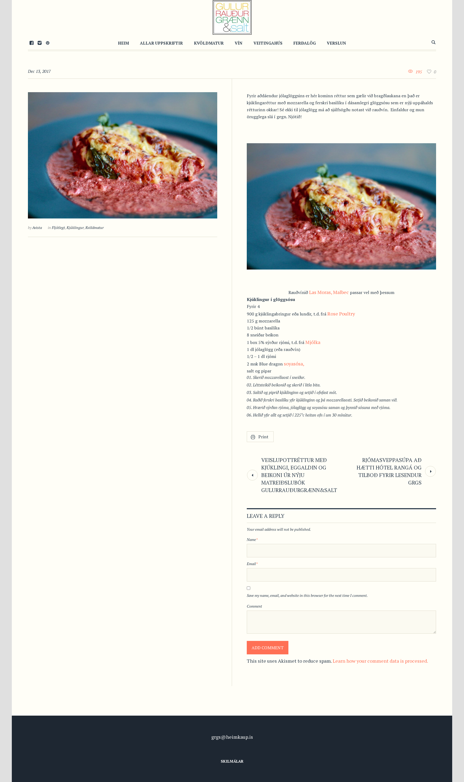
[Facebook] (31, 42)
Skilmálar (232, 761)
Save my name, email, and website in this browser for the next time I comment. (307, 595)
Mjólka (312, 342)
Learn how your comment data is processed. (380, 661)
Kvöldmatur (94, 227)
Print (263, 437)
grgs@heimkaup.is (232, 737)
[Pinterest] (47, 42)
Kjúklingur (75, 227)
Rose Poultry (341, 313)
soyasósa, (294, 363)
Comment (254, 606)
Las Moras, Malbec (329, 292)
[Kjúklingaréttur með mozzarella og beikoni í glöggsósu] (122, 155)
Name (252, 539)
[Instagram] (39, 42)
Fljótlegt (58, 227)
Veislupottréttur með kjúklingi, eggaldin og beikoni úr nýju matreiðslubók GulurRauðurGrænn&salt (299, 475)
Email (252, 563)
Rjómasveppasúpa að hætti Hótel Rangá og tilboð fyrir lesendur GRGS (389, 471)
